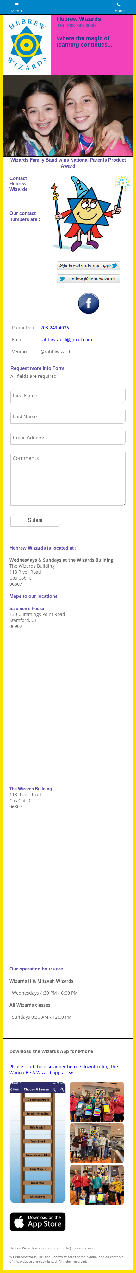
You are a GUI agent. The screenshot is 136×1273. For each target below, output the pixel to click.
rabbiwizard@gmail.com (66, 340)
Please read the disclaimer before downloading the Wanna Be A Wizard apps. (63, 1069)
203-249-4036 (81, 25)
